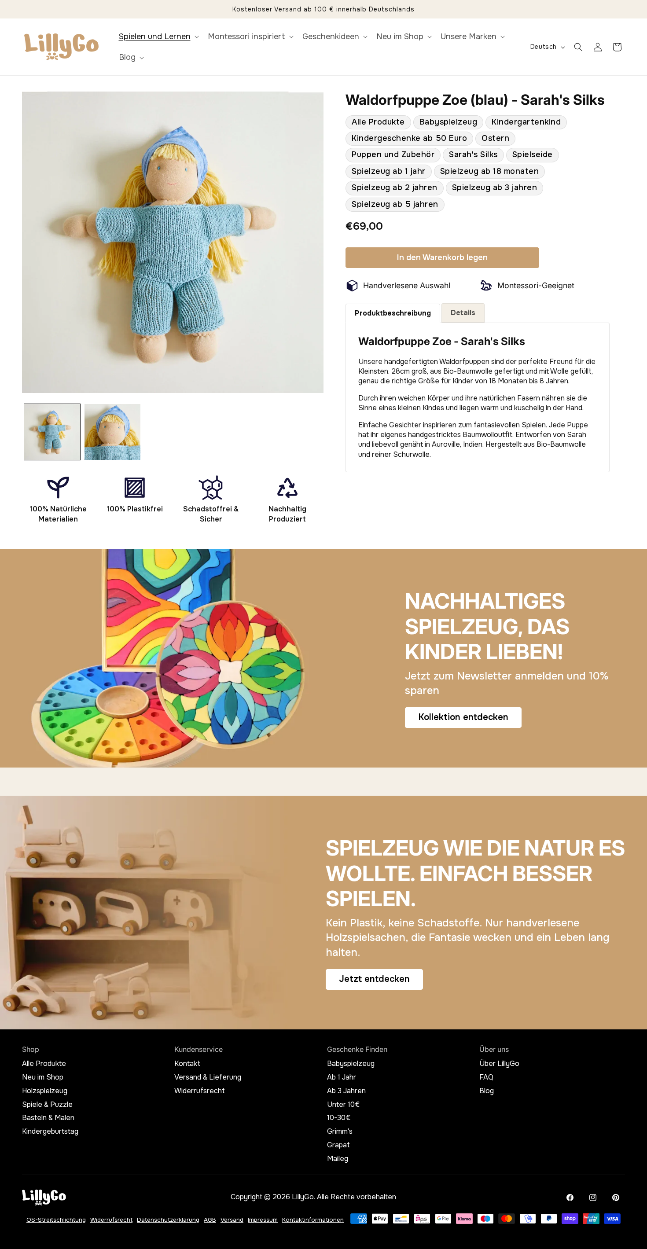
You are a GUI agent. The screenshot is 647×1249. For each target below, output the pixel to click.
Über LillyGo (499, 1063)
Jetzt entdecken (374, 979)
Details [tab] (463, 312)
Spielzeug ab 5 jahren (395, 204)
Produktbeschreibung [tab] (393, 313)
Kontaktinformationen (313, 1219)
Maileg (337, 1158)
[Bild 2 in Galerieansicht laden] (112, 432)
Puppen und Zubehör (393, 155)
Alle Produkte (378, 122)
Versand (232, 1219)
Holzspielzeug (44, 1091)
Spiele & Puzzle (47, 1104)
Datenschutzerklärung (168, 1219)
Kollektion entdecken (463, 717)
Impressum (263, 1219)
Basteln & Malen (48, 1117)
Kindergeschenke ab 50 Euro (409, 138)
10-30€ (338, 1117)
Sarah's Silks (473, 155)
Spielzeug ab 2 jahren (394, 187)
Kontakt (187, 1063)
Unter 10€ (343, 1104)
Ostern (495, 138)
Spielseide (532, 155)
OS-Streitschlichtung (56, 1219)
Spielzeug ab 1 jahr (389, 171)
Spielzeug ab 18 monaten (489, 171)
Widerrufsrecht (199, 1091)
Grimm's (340, 1131)
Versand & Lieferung (207, 1077)
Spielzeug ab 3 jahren (494, 187)
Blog (486, 1091)
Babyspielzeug (448, 122)
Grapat (338, 1145)
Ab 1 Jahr (341, 1077)
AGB (210, 1219)
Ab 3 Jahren (346, 1091)
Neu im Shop (42, 1077)
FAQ (486, 1077)
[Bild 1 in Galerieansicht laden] (52, 432)
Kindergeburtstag (50, 1131)
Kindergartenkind (526, 122)
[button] (158, 36)
